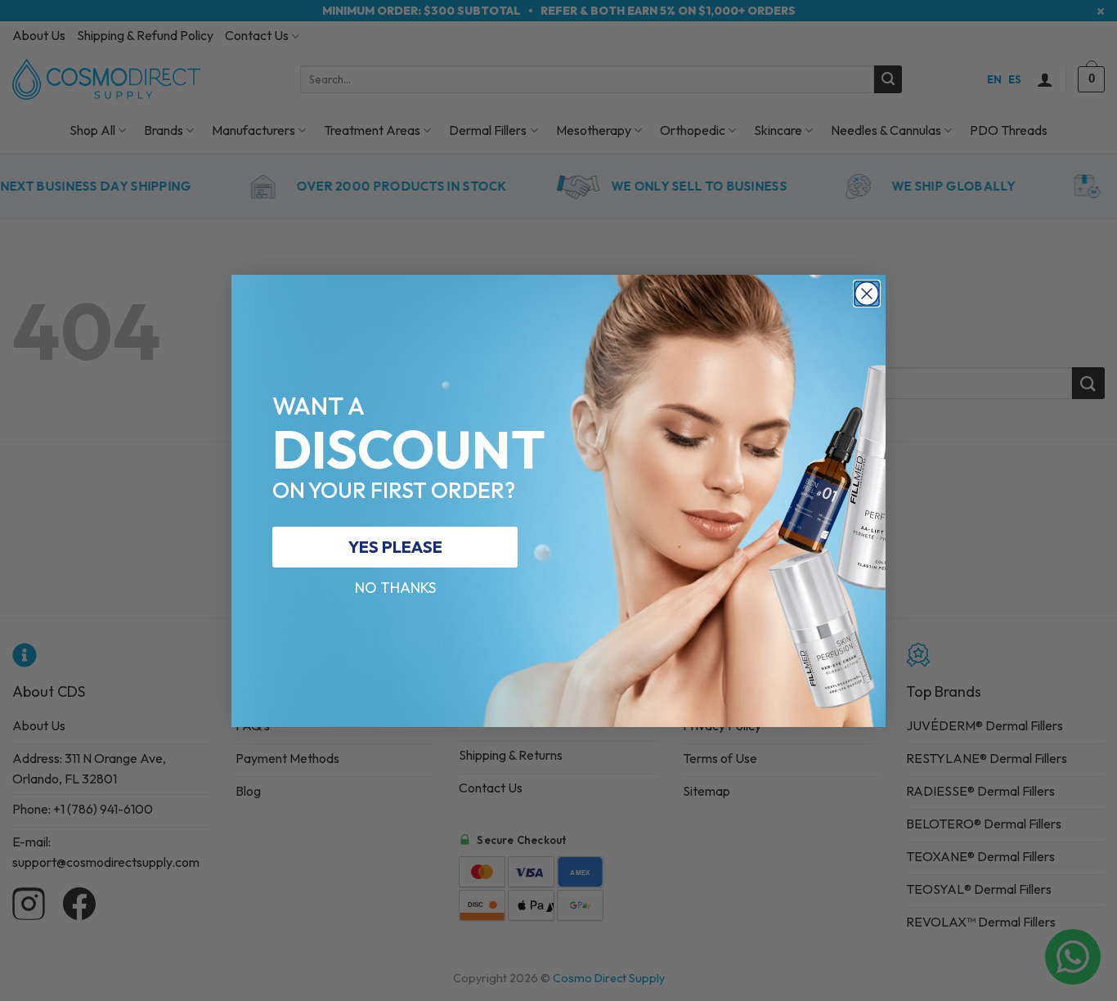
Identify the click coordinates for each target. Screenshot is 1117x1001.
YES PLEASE (395, 546)
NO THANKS (395, 587)
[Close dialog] (867, 293)
